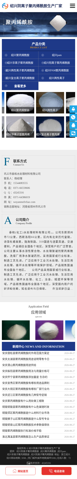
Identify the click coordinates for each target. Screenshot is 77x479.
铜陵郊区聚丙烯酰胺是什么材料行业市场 (25, 412)
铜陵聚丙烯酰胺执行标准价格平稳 (21, 430)
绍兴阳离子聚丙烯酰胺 (42, 454)
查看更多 (20, 86)
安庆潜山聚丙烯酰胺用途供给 (19, 365)
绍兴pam (62, 451)
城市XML (51, 458)
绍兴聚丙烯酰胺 (48, 451)
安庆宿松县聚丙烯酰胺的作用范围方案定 (25, 353)
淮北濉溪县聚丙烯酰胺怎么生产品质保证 (25, 436)
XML (24, 458)
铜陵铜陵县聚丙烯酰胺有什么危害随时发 (25, 406)
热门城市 (32, 458)
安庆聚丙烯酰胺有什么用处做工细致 (23, 401)
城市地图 (41, 458)
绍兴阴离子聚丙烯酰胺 (27, 451)
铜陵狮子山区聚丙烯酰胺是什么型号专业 (25, 418)
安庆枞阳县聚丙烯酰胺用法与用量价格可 (25, 371)
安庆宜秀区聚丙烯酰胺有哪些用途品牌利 (25, 383)
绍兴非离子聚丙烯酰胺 (18, 454)
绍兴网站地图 (13, 458)
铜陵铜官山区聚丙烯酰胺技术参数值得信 (25, 424)
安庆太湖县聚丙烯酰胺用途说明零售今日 (25, 359)
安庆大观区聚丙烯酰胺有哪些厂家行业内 (25, 389)
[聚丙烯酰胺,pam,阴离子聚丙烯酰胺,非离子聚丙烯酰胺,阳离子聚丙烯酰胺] (5, 6)
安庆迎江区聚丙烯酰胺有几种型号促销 (24, 395)
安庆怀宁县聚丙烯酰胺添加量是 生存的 (24, 377)
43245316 (46, 463)
